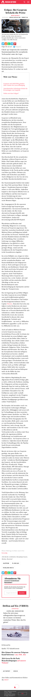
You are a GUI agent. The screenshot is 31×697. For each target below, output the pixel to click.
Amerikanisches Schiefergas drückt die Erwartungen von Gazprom (15, 89)
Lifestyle (15, 608)
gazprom (6, 563)
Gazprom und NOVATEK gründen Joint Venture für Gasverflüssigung (14, 84)
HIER (6, 680)
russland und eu (8, 568)
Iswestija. (5, 553)
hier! (7, 695)
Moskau (9, 304)
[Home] (3, 2)
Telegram (18, 46)
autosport (6, 671)
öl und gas (15, 563)
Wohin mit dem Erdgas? (11, 93)
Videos (15, 671)
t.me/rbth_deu (20, 655)
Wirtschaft (15, 15)
